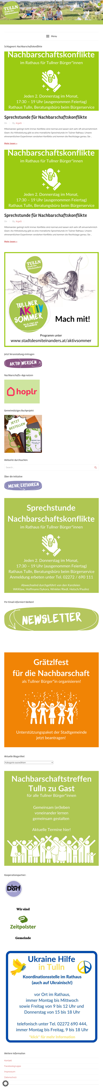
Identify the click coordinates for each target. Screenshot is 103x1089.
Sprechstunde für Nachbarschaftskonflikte (45, 117)
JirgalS (18, 123)
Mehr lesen (9, 143)
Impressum (9, 1071)
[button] (5, 1083)
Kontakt (8, 1060)
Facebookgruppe (12, 1066)
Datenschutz (10, 1077)
